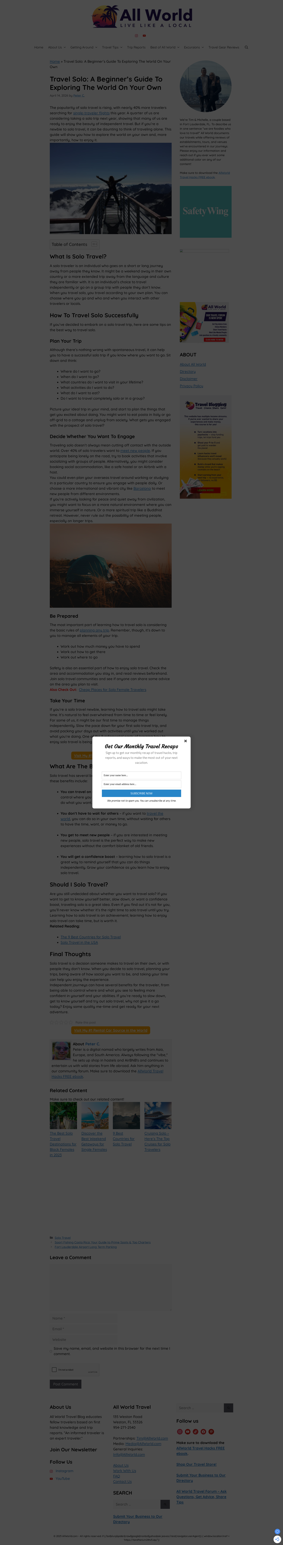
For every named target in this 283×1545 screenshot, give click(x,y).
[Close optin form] (186, 742)
